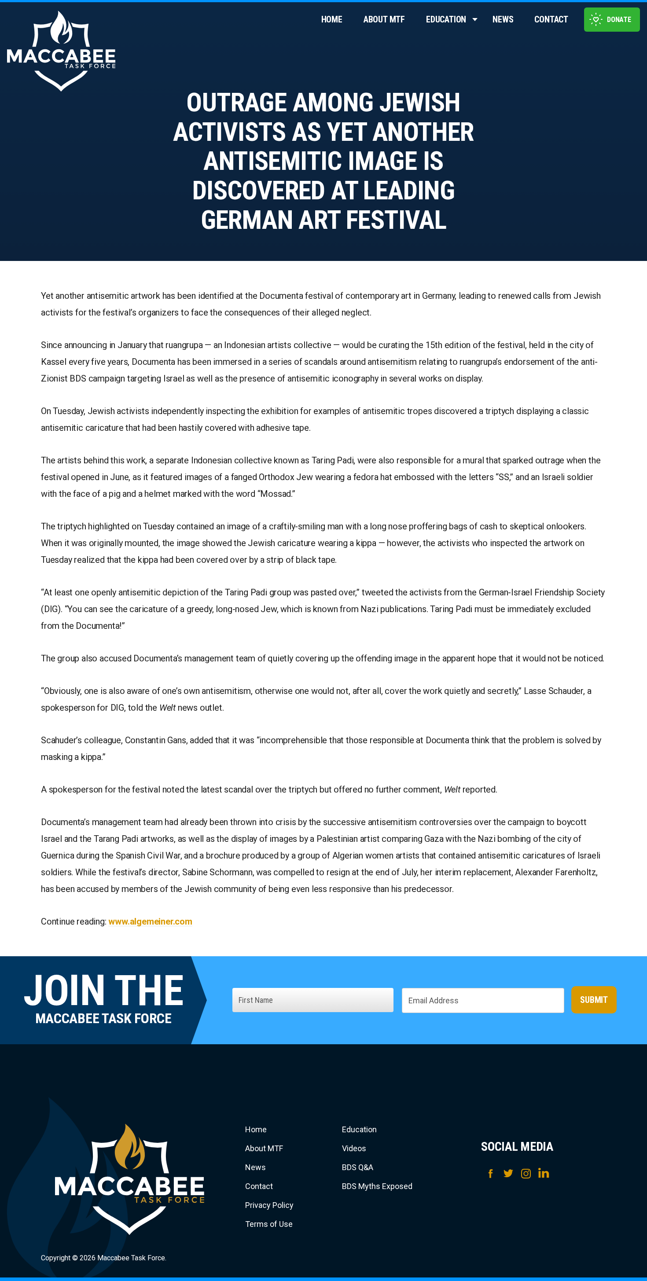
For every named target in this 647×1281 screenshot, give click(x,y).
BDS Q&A (357, 1167)
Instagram (526, 1173)
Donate (619, 19)
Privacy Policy (269, 1205)
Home (331, 19)
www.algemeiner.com (150, 921)
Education (446, 19)
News (503, 19)
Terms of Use (269, 1224)
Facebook (491, 1173)
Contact (551, 19)
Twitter (508, 1173)
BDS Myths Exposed (377, 1186)
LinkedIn (543, 1173)
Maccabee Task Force (130, 1179)
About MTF (384, 19)
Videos (354, 1148)
